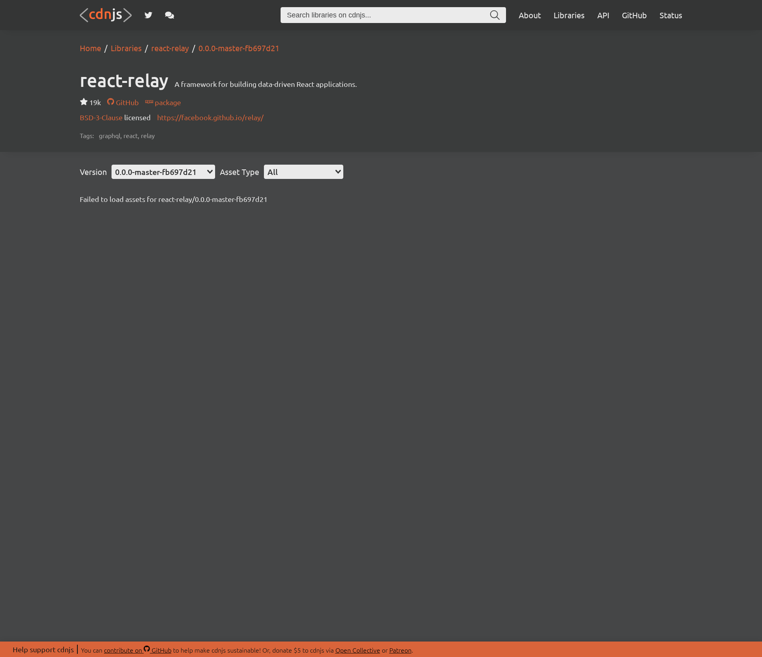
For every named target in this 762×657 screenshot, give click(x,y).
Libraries (569, 15)
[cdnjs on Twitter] (148, 15)
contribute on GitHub (137, 649)
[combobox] (163, 172)
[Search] (495, 15)
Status (671, 15)
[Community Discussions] (169, 15)
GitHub (634, 15)
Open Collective (357, 649)
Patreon (400, 649)
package (167, 102)
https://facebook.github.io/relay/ (210, 117)
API (603, 15)
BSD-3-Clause (102, 117)
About (530, 15)
